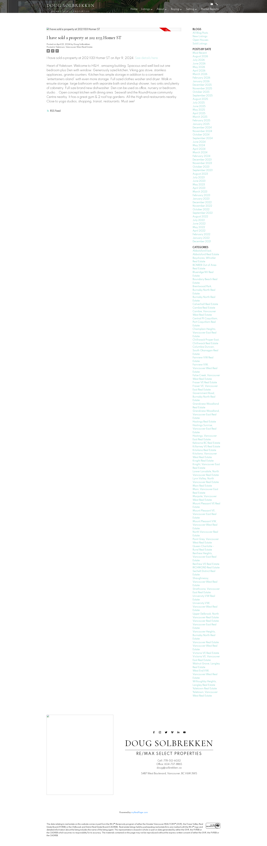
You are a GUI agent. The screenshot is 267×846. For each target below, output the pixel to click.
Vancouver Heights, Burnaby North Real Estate (204, 635)
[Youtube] (184, 732)
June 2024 (199, 142)
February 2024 (201, 156)
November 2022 (202, 206)
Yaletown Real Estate (205, 688)
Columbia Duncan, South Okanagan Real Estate (205, 350)
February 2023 (201, 195)
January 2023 (201, 199)
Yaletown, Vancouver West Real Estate (74, 47)
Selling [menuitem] (190, 9)
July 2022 (199, 220)
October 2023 (201, 167)
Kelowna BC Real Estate (206, 443)
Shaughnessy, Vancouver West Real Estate (205, 582)
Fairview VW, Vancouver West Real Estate (205, 368)
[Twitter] (166, 732)
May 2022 (199, 227)
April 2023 (199, 188)
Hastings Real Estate (204, 421)
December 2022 (202, 202)
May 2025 (199, 110)
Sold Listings (200, 43)
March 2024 (200, 152)
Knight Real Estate (203, 461)
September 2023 (203, 170)
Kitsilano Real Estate (204, 450)
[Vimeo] (172, 732)
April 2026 (199, 71)
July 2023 (199, 177)
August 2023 (200, 174)
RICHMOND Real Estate (206, 567)
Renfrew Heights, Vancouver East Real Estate (205, 557)
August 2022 (200, 216)
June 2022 (199, 223)
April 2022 (199, 231)
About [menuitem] (160, 9)
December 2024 (202, 127)
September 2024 (203, 138)
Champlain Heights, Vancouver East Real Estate (205, 332)
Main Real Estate (202, 486)
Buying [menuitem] (175, 9)
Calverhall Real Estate (205, 304)
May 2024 (199, 145)
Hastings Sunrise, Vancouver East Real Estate (205, 429)
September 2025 (203, 95)
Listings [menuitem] (145, 9)
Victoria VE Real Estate (206, 653)
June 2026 (199, 63)
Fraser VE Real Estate (205, 382)
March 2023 (200, 192)
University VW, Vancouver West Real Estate (205, 607)
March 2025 (200, 117)
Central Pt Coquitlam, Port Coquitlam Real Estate (205, 322)
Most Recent (200, 53)
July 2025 (199, 103)
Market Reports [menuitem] (210, 9)
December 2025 (202, 85)
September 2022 (203, 213)
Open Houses (200, 40)
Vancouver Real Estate (206, 621)
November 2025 (202, 88)
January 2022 (201, 238)
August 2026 (200, 56)
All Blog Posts (200, 33)
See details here (146, 58)
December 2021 (202, 241)
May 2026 (199, 67)
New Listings (200, 36)
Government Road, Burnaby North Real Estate (204, 397)
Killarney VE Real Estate (206, 446)
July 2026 (199, 60)
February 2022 (201, 234)
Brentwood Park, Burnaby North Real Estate (204, 290)
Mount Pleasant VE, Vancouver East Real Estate (205, 514)
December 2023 (202, 160)
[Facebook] (154, 732)
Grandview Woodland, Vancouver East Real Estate (206, 414)
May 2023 (199, 184)
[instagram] (160, 732)
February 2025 (201, 120)
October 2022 (201, 209)
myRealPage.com (139, 812)
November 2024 (202, 131)
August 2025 (200, 99)
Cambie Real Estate (204, 308)
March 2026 (200, 74)
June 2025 (199, 106)
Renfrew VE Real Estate (206, 564)
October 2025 (201, 92)
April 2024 (199, 149)
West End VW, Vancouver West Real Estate (205, 674)
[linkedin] (178, 732)
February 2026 (201, 78)
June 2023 (199, 181)
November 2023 (202, 163)
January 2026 (201, 81)
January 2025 (201, 124)
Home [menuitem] (134, 9)
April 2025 (199, 113)
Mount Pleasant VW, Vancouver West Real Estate (205, 525)
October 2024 (201, 134)
